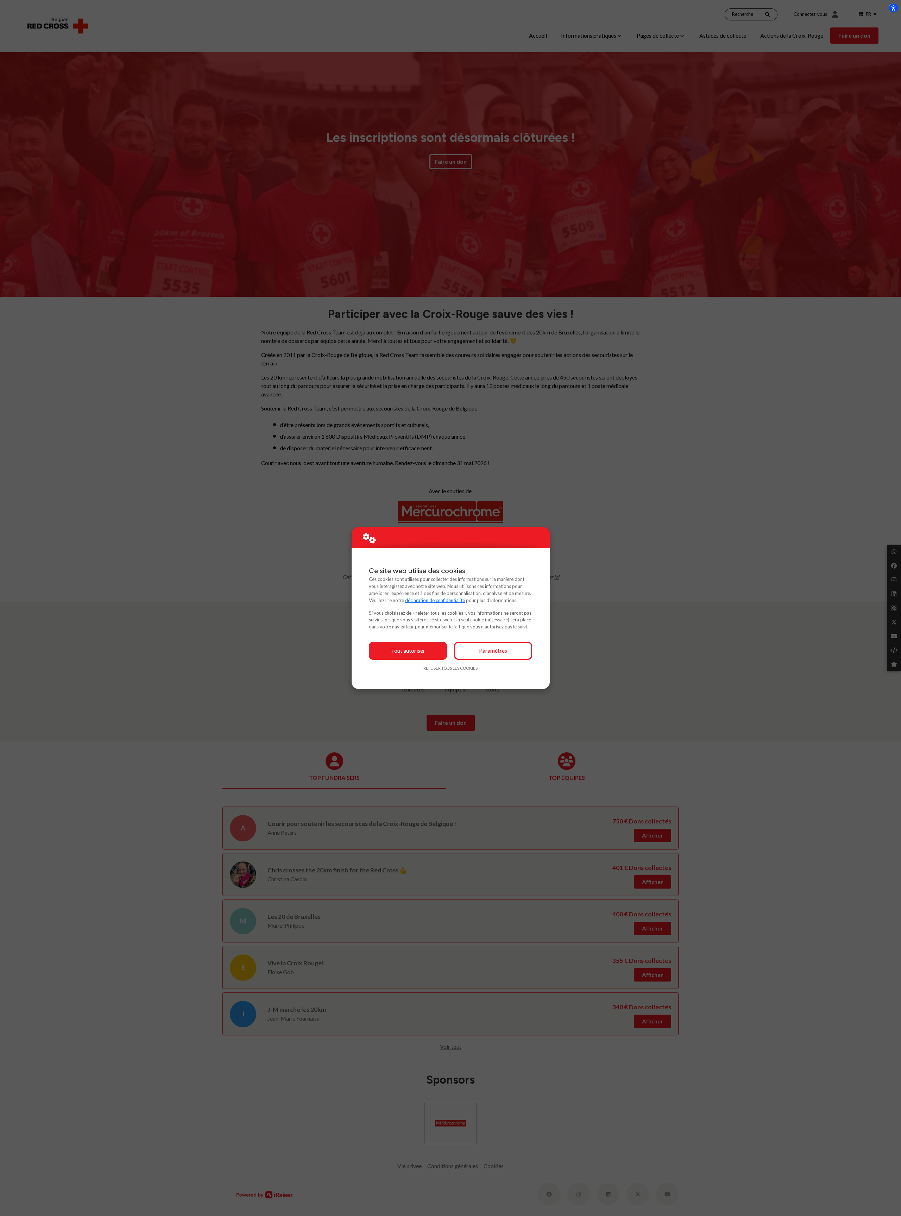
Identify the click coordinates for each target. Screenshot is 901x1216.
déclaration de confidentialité (435, 600)
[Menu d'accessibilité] (893, 8)
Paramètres (493, 650)
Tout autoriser (408, 650)
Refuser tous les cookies (450, 668)
